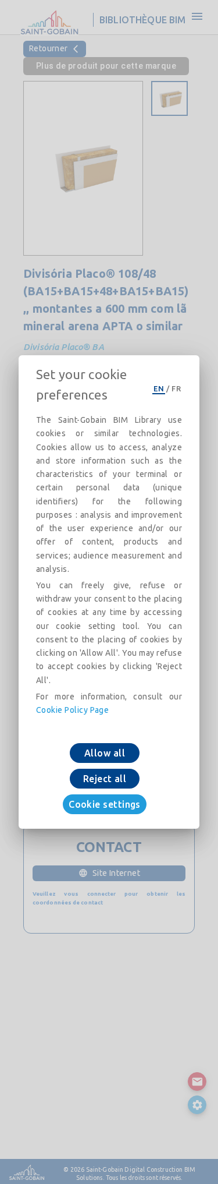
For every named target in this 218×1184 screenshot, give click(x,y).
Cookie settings (105, 804)
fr (176, 388)
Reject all (105, 778)
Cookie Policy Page (72, 710)
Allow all (104, 753)
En (158, 388)
